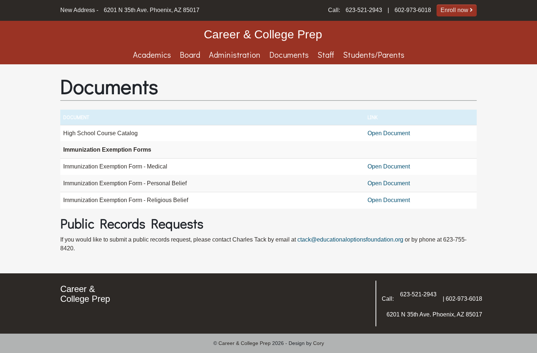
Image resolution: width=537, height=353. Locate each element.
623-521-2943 (364, 10)
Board (190, 54)
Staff (325, 54)
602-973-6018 (413, 10)
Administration (234, 54)
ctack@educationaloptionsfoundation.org (350, 239)
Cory (318, 343)
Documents (289, 54)
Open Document (388, 133)
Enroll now (455, 10)
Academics (152, 54)
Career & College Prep (263, 34)
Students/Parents (373, 54)
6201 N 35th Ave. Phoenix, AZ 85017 (151, 10)
